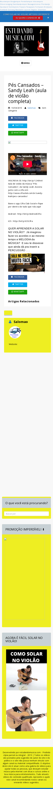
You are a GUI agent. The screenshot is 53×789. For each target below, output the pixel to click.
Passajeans (30, 7)
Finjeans (22, 7)
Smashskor (42, 10)
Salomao (32, 108)
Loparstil (27, 10)
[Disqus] (27, 387)
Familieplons (14, 7)
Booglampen (15, 1)
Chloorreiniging (6, 4)
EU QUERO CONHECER (27, 18)
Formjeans (39, 7)
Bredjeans (48, 7)
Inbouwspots (38, 1)
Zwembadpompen (20, 4)
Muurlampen (5, 1)
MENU (26, 63)
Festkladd (3, 10)
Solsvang (11, 10)
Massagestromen (34, 4)
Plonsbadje (45, 4)
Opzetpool (4, 7)
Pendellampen (26, 1)
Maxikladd (19, 10)
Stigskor (34, 10)
